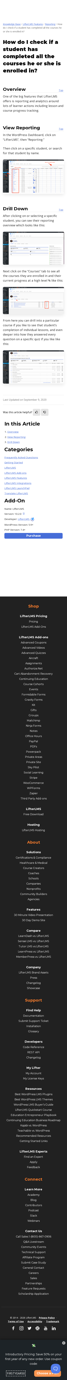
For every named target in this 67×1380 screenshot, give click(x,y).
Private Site (33, 762)
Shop (33, 606)
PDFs (33, 746)
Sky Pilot (33, 767)
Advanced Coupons (33, 642)
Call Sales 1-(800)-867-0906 (33, 1236)
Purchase (33, 536)
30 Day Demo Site (33, 920)
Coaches (33, 873)
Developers (33, 1041)
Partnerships (33, 1283)
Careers (34, 1273)
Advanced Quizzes (33, 652)
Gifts (33, 710)
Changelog (33, 983)
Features (33, 909)
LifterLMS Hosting (33, 830)
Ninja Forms (33, 725)
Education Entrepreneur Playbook (33, 1115)
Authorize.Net (33, 668)
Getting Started (13, 462)
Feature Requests (33, 1288)
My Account (33, 1073)
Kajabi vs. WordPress (33, 1125)
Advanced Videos (33, 647)
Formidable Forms (33, 694)
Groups (33, 715)
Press (33, 977)
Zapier (33, 793)
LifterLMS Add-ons (15, 472)
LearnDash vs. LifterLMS (33, 936)
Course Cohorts (33, 684)
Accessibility (34, 1321)
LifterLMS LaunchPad (16, 488)
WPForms (33, 788)
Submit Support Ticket (34, 1021)
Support (33, 1000)
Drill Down (13, 442)
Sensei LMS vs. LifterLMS (33, 941)
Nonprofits (33, 888)
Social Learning (33, 772)
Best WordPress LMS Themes (33, 1099)
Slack (33, 1215)
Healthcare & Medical (33, 862)
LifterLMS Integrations (17, 483)
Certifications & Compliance (33, 857)
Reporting (50, 24)
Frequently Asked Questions (21, 457)
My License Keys (33, 1078)
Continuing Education (33, 678)
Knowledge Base (12, 24)
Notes (33, 730)
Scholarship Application (33, 1293)
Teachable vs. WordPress (33, 1130)
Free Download (33, 814)
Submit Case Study (33, 1262)
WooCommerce (33, 782)
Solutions (33, 852)
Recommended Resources (33, 1135)
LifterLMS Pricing (33, 616)
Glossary (33, 1031)
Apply (33, 1162)
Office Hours (33, 736)
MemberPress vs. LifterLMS (33, 956)
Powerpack (33, 751)
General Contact (33, 1267)
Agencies (33, 899)
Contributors (33, 1205)
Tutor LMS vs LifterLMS (34, 946)
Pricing (33, 621)
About (33, 842)
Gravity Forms (33, 699)
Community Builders (33, 894)
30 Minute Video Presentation (33, 915)
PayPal (33, 741)
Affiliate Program (33, 1257)
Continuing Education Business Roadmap (33, 1120)
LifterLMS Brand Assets (33, 972)
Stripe (33, 777)
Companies (33, 883)
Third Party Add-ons (33, 798)
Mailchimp (33, 720)
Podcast (33, 1210)
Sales (33, 1278)
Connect (33, 1179)
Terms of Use (16, 1321)
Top (61, 90)
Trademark (52, 1321)
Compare (34, 931)
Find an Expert (33, 1156)
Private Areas (33, 756)
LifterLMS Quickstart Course (33, 1109)
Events (33, 689)
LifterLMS (10, 467)
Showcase (33, 988)
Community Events (33, 1247)
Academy (33, 1194)
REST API (33, 1052)
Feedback (33, 1167)
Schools (33, 878)
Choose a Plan (47, 1373)
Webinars (33, 1220)
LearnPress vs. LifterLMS (33, 951)
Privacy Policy (47, 1317)
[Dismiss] (63, 1343)
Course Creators (33, 868)
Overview (13, 431)
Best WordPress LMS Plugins (33, 1094)
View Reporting (16, 437)
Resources (33, 1089)
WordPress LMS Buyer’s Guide (33, 1104)
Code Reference (33, 1047)
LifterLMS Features (33, 24)
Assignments (33, 663)
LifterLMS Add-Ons (33, 626)
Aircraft (33, 658)
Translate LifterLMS (16, 493)
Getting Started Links (33, 1141)
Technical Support (33, 1252)
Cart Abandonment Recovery (33, 673)
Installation (33, 1026)
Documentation (33, 1015)
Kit (33, 704)
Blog (33, 1200)
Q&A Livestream (33, 1241)
